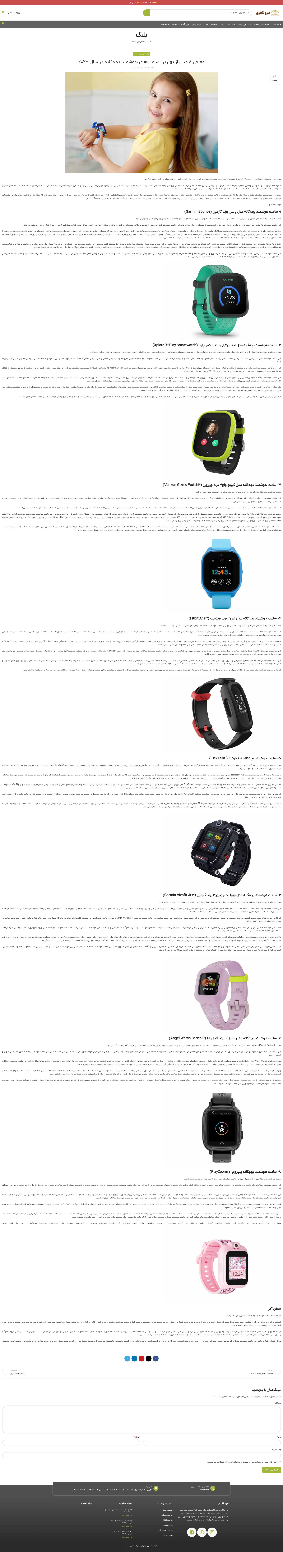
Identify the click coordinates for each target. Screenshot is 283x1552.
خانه (149, 42)
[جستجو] (146, 12)
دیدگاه (277, 1403)
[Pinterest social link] (141, 1358)
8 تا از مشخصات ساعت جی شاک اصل (118, 1510)
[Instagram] (212, 1532)
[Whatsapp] (202, 1532)
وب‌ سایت (276, 1449)
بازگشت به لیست (141, 1372)
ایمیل (137, 1437)
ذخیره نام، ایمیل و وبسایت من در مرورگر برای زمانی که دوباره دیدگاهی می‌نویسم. (242, 1462)
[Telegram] (191, 1532)
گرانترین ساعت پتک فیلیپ (122, 1531)
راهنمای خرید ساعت (138, 42)
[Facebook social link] (156, 1358)
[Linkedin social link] (134, 1358)
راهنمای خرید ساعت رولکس (121, 1520)
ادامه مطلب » (127, 1515)
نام (279, 1437)
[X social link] (149, 1358)
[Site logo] (268, 12)
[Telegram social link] (127, 1358)
